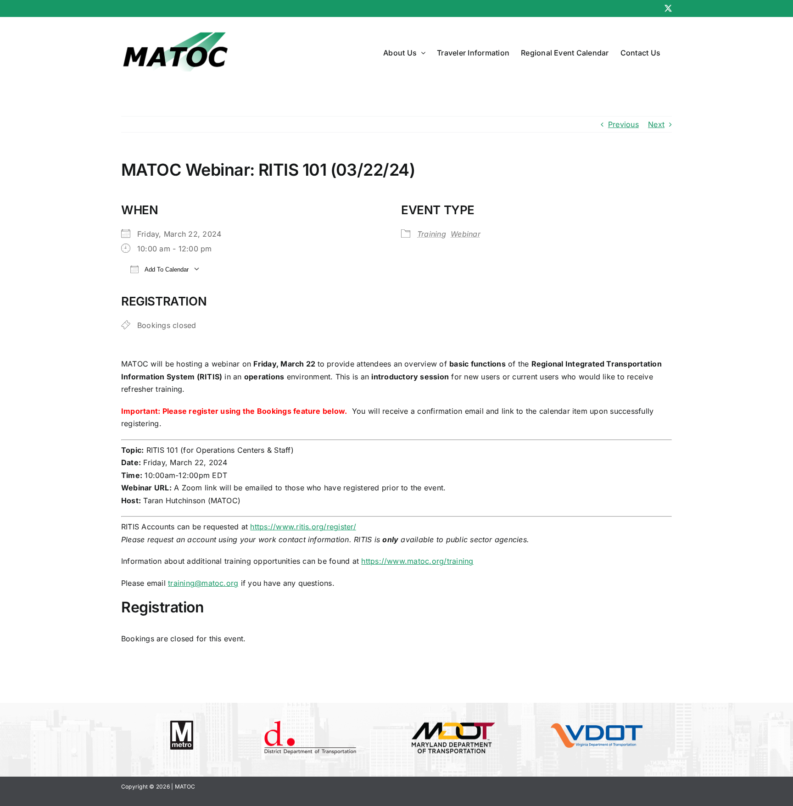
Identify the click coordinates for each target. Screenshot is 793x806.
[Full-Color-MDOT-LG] (453, 722)
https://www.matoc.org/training (417, 561)
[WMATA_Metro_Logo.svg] (181, 724)
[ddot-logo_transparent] (310, 724)
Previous (623, 124)
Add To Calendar (166, 269)
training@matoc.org (203, 583)
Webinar (465, 234)
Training (431, 234)
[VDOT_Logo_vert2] (596, 726)
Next (656, 124)
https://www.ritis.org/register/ (303, 526)
